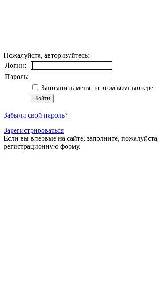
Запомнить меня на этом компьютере (96, 87)
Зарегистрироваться (34, 130)
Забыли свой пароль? (36, 115)
